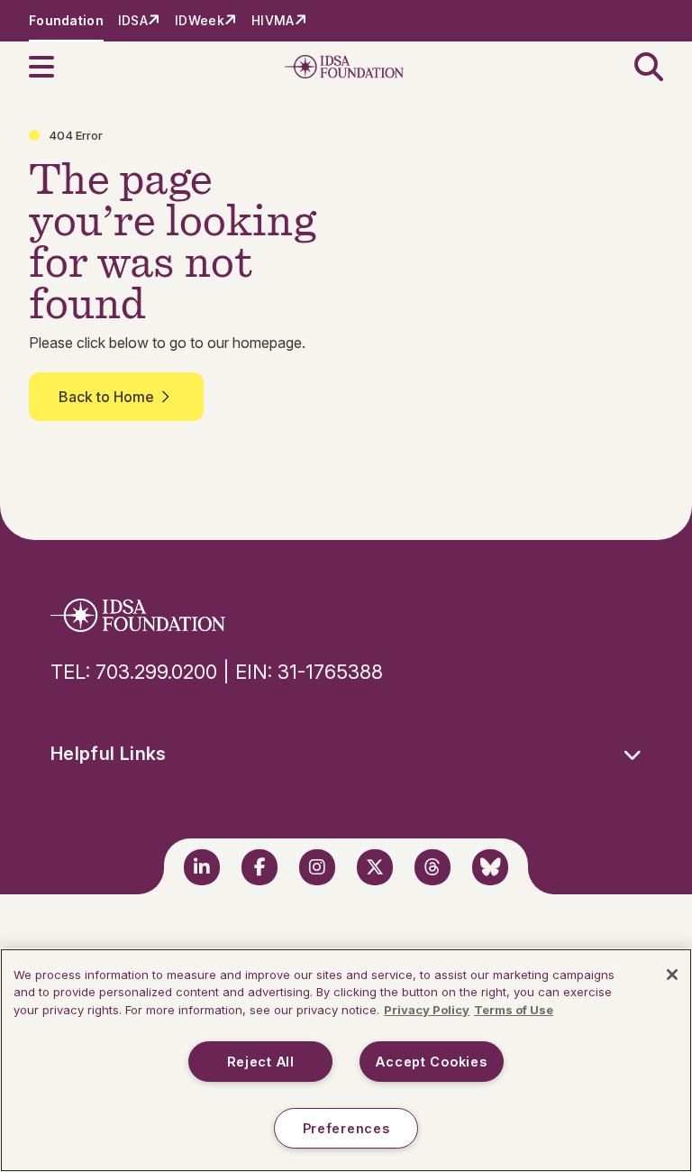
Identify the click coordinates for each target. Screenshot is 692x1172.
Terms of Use (513, 1010)
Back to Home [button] (106, 397)
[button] (52, 66)
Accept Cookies (431, 1061)
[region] (346, 1060)
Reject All (261, 1061)
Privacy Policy (426, 1010)
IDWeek (199, 20)
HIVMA (272, 20)
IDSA (133, 20)
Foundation (66, 20)
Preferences (346, 1128)
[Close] (672, 974)
